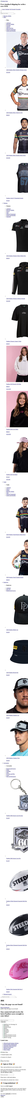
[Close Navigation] (1, 12)
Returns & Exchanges (8, 1047)
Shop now (3, 1095)
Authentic (8, 23)
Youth (4, 482)
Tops (7, 212)
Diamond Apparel (7, 994)
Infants (7, 490)
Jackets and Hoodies (11, 30)
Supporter (8, 216)
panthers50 (8, 1093)
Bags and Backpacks (11, 776)
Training (8, 26)
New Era (8, 589)
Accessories (6, 763)
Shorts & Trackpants (11, 29)
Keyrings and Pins (10, 774)
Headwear (5, 582)
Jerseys (8, 211)
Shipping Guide (7, 1048)
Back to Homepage (5, 1007)
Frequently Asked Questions (9, 1045)
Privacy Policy (6, 1049)
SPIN (2, 1096)
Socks (7, 775)
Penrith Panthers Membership (10, 1044)
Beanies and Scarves (11, 590)
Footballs (8, 771)
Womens (5, 203)
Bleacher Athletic (7, 16)
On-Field (8, 25)
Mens (4, 17)
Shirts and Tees (9, 28)
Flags (7, 772)
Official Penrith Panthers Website (10, 1043)
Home (7, 770)
